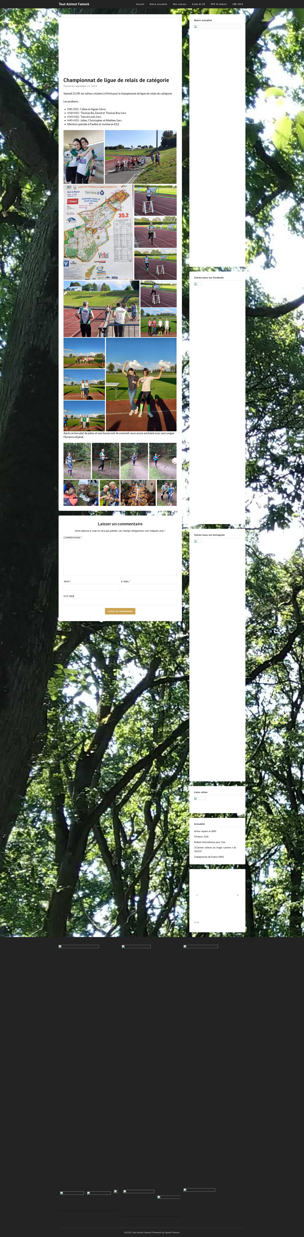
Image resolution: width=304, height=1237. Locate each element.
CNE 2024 (237, 4)
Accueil (140, 4)
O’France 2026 (201, 836)
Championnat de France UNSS (209, 856)
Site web (68, 596)
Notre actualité (158, 4)
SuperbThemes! (172, 1232)
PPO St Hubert (219, 4)
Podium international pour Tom (209, 842)
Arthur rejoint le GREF (205, 831)
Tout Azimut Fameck (74, 4)
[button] (238, 895)
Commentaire (72, 537)
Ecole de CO (198, 4)
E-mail (126, 581)
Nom (67, 581)
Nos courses (180, 4)
